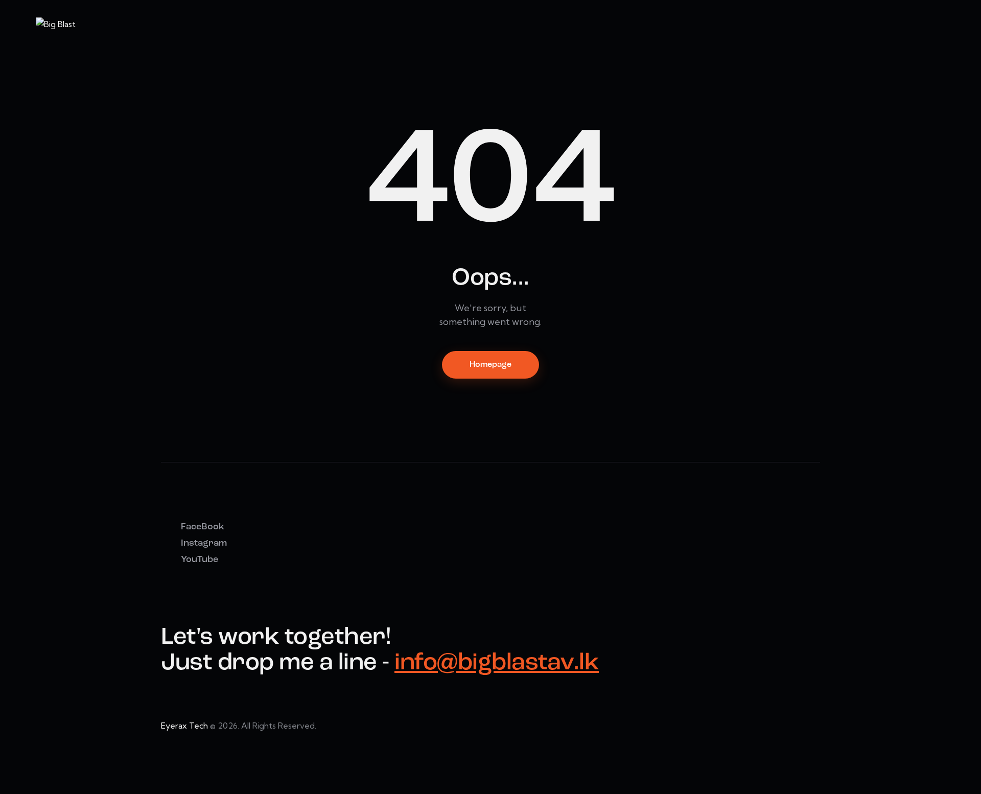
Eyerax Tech (184, 725)
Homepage (490, 365)
